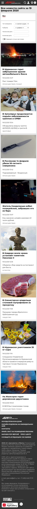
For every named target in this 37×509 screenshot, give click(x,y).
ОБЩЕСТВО (6, 317)
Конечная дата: (7, 35)
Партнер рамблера (18, 499)
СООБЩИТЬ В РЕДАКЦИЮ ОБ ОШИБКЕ (16, 437)
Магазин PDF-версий (10, 434)
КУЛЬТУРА (6, 270)
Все (4, 16)
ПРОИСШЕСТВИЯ (8, 175)
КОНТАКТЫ (6, 429)
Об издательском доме (12, 421)
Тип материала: (7, 24)
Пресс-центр (26, 434)
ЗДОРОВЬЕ (6, 131)
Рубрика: (5, 27)
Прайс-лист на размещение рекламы (17, 431)
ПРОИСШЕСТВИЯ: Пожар (12, 84)
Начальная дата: (7, 31)
